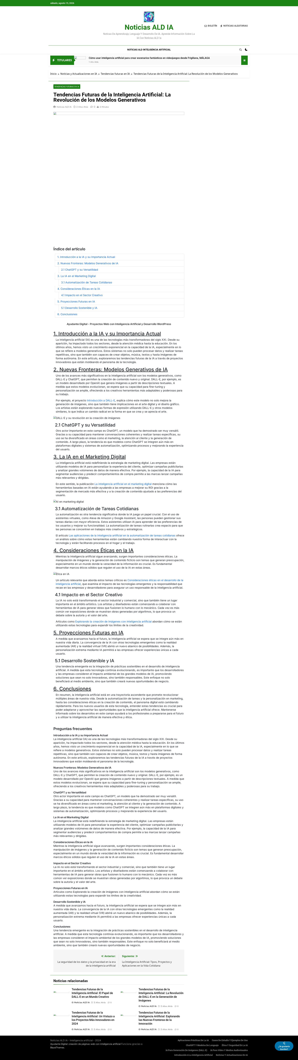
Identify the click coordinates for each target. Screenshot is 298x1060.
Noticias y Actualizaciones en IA (232, 1055)
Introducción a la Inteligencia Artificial (193, 1055)
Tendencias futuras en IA (66, 86)
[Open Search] (240, 50)
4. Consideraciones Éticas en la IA (78, 288)
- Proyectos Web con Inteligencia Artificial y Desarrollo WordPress (119, 324)
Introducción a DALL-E (101, 400)
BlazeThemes (57, 1047)
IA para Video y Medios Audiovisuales (229, 1050)
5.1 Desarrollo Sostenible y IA (79, 307)
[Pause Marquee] (244, 60)
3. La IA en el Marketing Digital (76, 276)
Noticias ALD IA (149, 27)
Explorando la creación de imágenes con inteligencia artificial (113, 621)
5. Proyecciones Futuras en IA (76, 301)
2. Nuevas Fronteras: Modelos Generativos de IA (87, 263)
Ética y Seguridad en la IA (235, 1045)
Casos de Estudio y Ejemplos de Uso (230, 1040)
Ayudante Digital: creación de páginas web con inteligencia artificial (85, 1044)
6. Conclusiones (67, 314)
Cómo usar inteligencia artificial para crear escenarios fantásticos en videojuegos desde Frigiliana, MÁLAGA (149, 58)
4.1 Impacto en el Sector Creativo (82, 295)
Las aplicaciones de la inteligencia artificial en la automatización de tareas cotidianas (122, 535)
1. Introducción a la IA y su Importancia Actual (86, 257)
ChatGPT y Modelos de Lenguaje (202, 1045)
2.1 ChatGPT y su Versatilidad (79, 269)
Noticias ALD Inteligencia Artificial (149, 49)
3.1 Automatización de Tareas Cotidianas (86, 282)
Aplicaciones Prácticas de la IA (193, 1040)
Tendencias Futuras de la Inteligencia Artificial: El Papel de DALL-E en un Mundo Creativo (92, 993)
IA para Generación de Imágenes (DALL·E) (186, 1050)
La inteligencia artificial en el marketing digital (123, 484)
